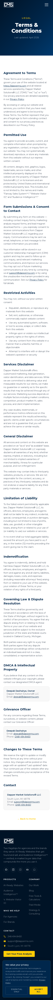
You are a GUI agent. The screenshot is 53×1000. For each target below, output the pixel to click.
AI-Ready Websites (13, 885)
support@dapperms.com (22, 273)
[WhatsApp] (34, 869)
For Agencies (10, 916)
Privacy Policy (17, 99)
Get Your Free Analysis (19, 954)
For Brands (9, 922)
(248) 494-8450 (22, 736)
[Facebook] (6, 869)
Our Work (34, 885)
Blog (31, 890)
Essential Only (16, 990)
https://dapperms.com (15, 86)
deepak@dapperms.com (26, 696)
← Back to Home (27, 819)
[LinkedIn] (13, 869)
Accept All (38, 990)
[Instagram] (20, 869)
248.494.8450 (15, 936)
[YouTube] (27, 869)
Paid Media (34, 905)
